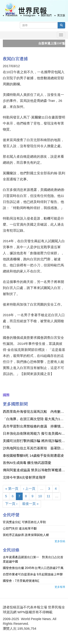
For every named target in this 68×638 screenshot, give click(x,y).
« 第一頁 (11, 488)
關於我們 (46, 15)
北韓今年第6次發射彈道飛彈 (24, 477)
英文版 (61, 15)
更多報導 (60, 586)
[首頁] (25, 9)
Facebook (12, 15)
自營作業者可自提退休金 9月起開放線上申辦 (33, 574)
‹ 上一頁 (29, 488)
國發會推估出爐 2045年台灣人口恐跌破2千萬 (33, 568)
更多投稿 (60, 541)
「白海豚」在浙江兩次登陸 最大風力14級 (34, 419)
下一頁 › (11, 504)
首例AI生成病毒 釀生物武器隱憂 (27, 463)
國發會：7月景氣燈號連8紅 (21, 580)
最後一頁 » (30, 504)
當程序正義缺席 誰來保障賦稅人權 (26, 535)
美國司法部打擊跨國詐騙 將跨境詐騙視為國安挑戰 (34, 441)
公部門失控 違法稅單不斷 (20, 528)
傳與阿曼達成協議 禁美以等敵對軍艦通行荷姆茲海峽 (34, 470)
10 (40, 496)
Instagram (29, 15)
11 (48, 496)
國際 (6, 395)
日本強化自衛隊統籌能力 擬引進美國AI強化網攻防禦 (34, 433)
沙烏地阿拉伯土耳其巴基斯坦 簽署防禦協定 (34, 448)
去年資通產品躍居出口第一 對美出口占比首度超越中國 (33, 559)
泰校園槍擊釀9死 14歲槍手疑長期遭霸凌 (33, 455)
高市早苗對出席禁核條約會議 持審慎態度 (34, 426)
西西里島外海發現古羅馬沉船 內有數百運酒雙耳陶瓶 (34, 412)
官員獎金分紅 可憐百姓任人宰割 (24, 522)
